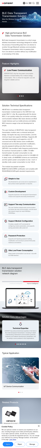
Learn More (12, 439)
